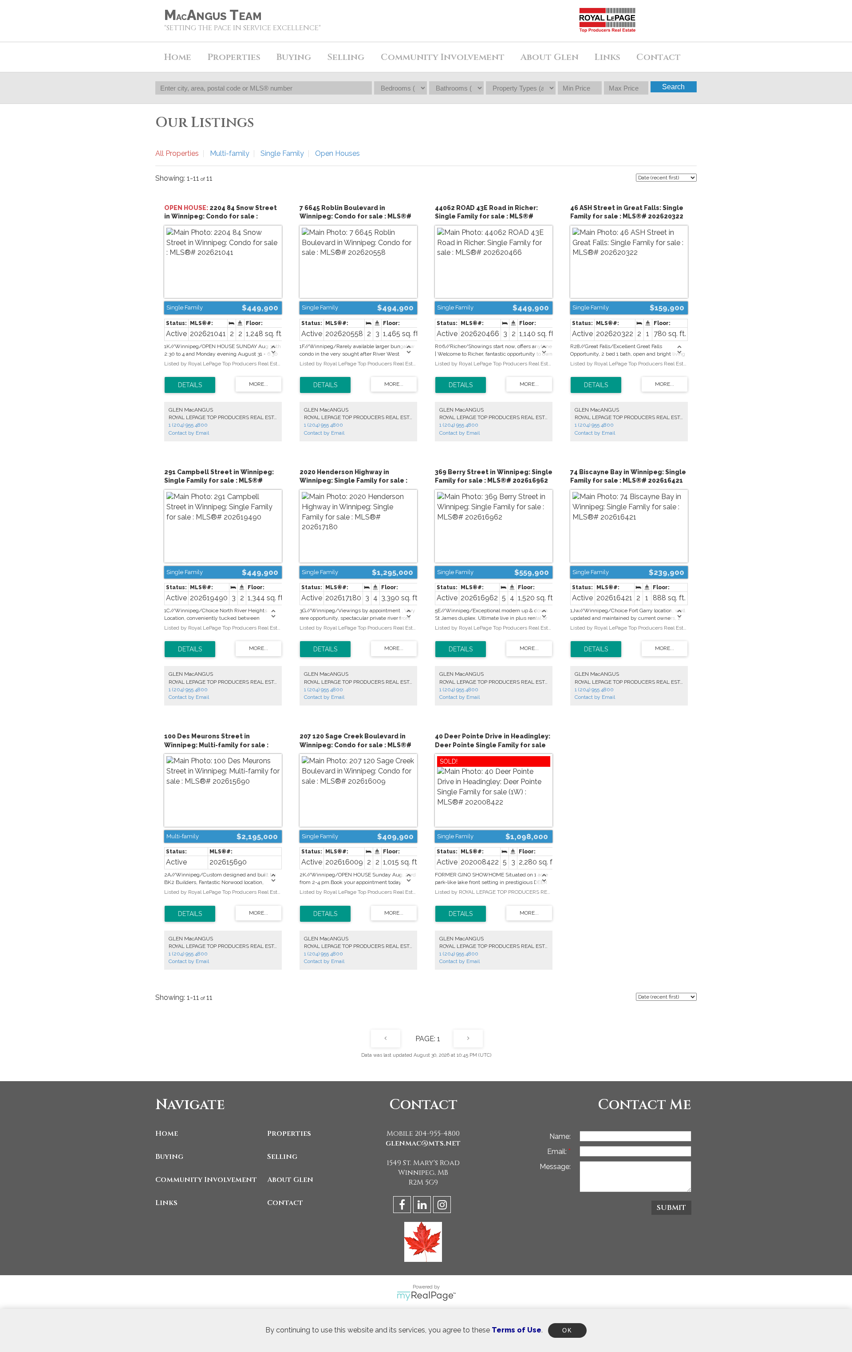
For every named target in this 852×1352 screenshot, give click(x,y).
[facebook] (403, 1206)
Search (673, 87)
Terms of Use (516, 1330)
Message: (555, 1166)
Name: (560, 1136)
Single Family (282, 153)
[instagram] (443, 1206)
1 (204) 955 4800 (188, 425)
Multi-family (229, 153)
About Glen (290, 1180)
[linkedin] (423, 1206)
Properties (289, 1133)
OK (567, 1330)
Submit (671, 1208)
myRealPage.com (426, 1296)
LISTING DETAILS (190, 385)
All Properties (177, 153)
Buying (169, 1157)
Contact (658, 57)
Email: (557, 1151)
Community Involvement (443, 57)
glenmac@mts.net (423, 1143)
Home (177, 57)
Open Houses (337, 153)
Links (607, 57)
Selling (282, 1157)
